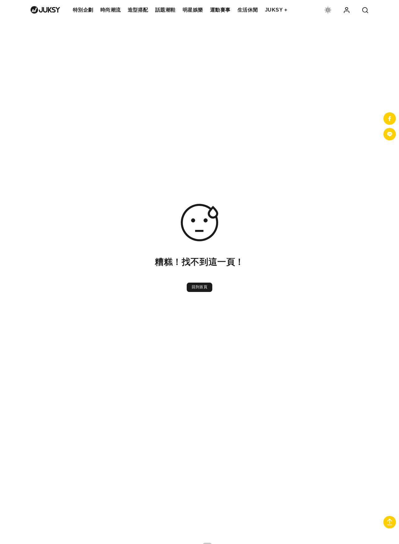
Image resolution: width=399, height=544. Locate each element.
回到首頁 (199, 287)
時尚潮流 (110, 9)
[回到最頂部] (389, 523)
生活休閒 (248, 9)
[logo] (45, 10)
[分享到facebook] (389, 118)
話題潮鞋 (165, 9)
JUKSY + (276, 9)
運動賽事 (220, 9)
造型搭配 (138, 9)
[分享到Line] (389, 134)
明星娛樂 (193, 9)
